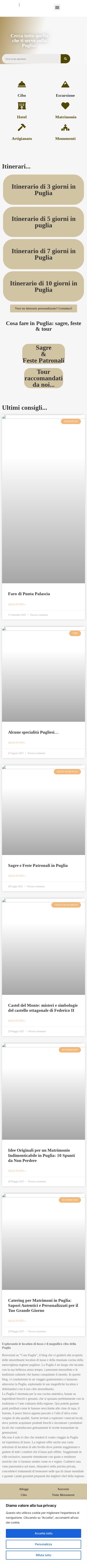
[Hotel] (22, 106)
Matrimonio (65, 117)
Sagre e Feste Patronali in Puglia (38, 865)
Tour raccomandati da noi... (43, 378)
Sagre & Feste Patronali (44, 354)
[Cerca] (65, 58)
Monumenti (65, 138)
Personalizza (43, 1544)
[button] (57, 7)
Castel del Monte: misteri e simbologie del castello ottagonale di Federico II (43, 1008)
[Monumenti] (65, 127)
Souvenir (63, 1489)
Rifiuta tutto (43, 1555)
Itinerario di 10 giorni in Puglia (43, 286)
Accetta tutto (43, 1533)
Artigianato (22, 138)
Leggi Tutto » (17, 604)
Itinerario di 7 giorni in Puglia (44, 254)
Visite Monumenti (63, 1494)
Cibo (22, 95)
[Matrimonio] (65, 106)
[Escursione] (65, 84)
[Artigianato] (22, 127)
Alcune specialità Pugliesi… (33, 732)
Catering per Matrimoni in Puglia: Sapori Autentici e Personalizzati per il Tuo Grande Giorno (43, 1305)
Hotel (22, 117)
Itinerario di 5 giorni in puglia (44, 222)
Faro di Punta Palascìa (29, 593)
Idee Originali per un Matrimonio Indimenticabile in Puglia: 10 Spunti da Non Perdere (41, 1155)
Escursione (65, 95)
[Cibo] (22, 84)
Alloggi (24, 1489)
